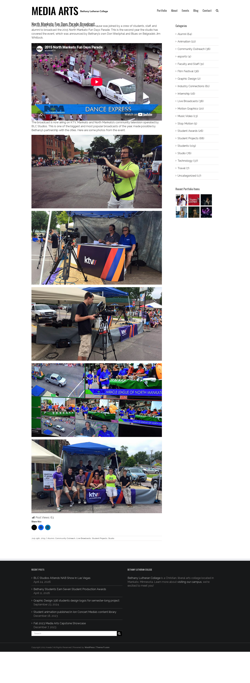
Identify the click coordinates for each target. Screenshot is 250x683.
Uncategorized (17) (189, 175)
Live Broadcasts (83, 538)
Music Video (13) (188, 116)
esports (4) (184, 56)
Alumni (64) (185, 34)
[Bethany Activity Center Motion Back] (194, 200)
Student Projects (99, 538)
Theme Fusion (103, 647)
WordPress (90, 647)
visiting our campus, (189, 581)
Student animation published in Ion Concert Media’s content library (75, 612)
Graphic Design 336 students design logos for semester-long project (76, 600)
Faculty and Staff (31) (191, 64)
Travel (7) (183, 168)
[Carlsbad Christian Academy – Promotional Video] (181, 212)
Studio (111, 538)
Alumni (50, 538)
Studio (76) (184, 153)
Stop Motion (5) (187, 123)
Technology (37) (188, 160)
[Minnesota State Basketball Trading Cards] (181, 200)
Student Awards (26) (190, 130)
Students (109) (187, 145)
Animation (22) (187, 41)
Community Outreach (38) (194, 49)
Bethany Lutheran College (144, 578)
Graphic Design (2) (189, 78)
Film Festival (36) (188, 71)
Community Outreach (65, 538)
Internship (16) (186, 93)
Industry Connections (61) (194, 86)
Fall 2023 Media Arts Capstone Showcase (60, 623)
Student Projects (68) (191, 138)
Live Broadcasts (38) (191, 101)
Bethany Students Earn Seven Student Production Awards (70, 589)
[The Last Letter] (194, 212)
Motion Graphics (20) (191, 108)
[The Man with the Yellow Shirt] (206, 200)
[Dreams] (206, 212)
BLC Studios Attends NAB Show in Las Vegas (62, 578)
